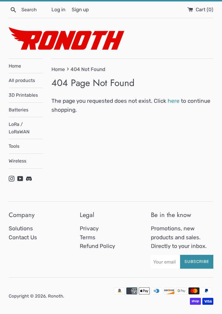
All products (22, 80)
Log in (58, 9)
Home (15, 66)
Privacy (89, 228)
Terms (87, 237)
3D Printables (23, 95)
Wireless (17, 161)
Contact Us (23, 237)
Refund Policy (97, 246)
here (174, 101)
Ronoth (55, 296)
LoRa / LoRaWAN (19, 128)
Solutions (21, 228)
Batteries (18, 110)
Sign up (80, 9)
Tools (14, 146)
